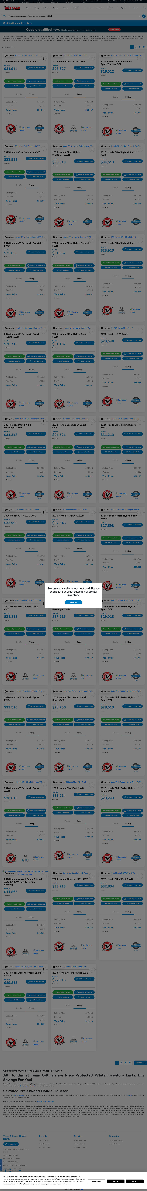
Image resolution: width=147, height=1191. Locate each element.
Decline (115, 1181)
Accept (134, 1181)
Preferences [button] (66, 1184)
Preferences (96, 1181)
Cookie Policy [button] (20, 1184)
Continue (73, 602)
